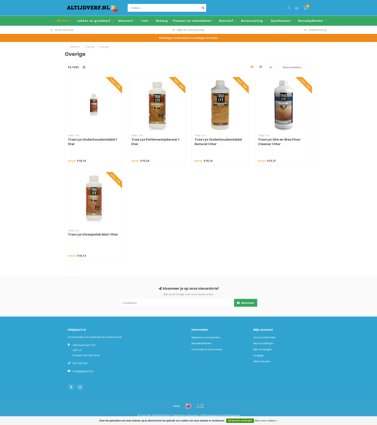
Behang (162, 21)
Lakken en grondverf (94, 21)
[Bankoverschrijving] (177, 406)
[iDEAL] (188, 406)
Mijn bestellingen (263, 343)
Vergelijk (258, 355)
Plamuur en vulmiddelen (192, 21)
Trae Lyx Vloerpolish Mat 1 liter (93, 234)
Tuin (144, 21)
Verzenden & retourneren (206, 349)
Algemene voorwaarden (205, 337)
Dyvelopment (232, 415)
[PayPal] (200, 406)
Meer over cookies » (266, 420)
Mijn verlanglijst (262, 349)
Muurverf (125, 21)
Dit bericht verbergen (240, 420)
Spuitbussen (280, 21)
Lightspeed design (210, 415)
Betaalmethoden (201, 343)
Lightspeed (192, 415)
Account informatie (264, 337)
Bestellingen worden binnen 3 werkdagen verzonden (188, 37)
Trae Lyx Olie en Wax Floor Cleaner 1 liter (279, 141)
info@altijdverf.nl (83, 371)
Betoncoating (252, 21)
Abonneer (247, 303)
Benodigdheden (310, 21)
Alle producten (262, 361)
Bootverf (226, 21)
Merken (63, 21)
